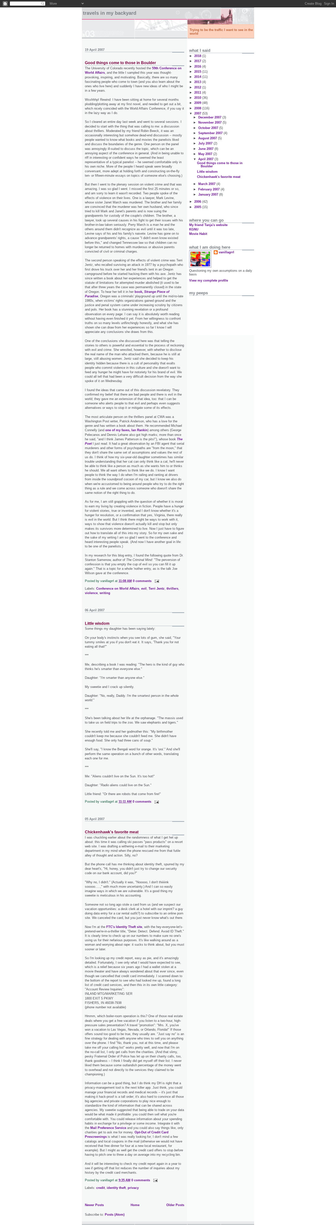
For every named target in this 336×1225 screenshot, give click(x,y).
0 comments (142, 581)
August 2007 (208, 138)
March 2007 (207, 184)
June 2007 (206, 149)
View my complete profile (208, 280)
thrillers (172, 588)
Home (135, 1205)
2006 (198, 201)
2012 (198, 87)
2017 (198, 61)
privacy (133, 1188)
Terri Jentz (157, 588)
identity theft (116, 1188)
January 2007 (208, 194)
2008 (198, 108)
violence (91, 593)
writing (105, 593)
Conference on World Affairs (117, 588)
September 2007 (211, 133)
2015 (198, 71)
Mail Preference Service (108, 1128)
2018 (198, 56)
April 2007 (206, 159)
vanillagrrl (226, 252)
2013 (198, 82)
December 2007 (210, 117)
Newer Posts (94, 1205)
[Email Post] (156, 581)
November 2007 (210, 122)
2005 (198, 207)
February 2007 (209, 189)
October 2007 (208, 128)
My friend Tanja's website (208, 225)
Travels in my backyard (109, 13)
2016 (198, 66)
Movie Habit (198, 234)
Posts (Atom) (114, 1214)
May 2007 (205, 154)
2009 (198, 103)
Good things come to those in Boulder (120, 63)
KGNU (193, 229)
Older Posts (175, 1205)
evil (144, 588)
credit (100, 1188)
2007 (198, 113)
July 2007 (206, 143)
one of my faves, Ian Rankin (126, 430)
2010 (198, 98)
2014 (198, 77)
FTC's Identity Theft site (124, 927)
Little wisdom (97, 623)
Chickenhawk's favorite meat (111, 832)
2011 (198, 92)
